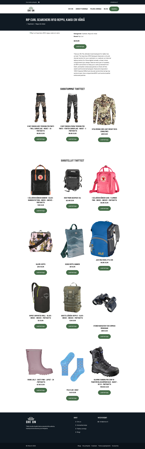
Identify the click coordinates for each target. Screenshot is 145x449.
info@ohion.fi (114, 2)
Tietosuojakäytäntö (104, 446)
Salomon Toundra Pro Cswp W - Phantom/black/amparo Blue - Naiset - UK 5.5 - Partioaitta (104, 382)
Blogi (106, 9)
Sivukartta (115, 446)
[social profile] (39, 2)
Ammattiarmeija (82, 9)
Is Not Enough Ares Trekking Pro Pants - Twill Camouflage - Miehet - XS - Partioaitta (40, 128)
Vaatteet (31, 24)
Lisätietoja (80, 46)
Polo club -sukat (72, 390)
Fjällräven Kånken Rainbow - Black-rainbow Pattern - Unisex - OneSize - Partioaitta (40, 200)
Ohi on (70, 9)
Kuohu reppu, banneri (72, 264)
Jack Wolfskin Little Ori (104, 260)
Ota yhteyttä (86, 446)
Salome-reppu (40, 264)
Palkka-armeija (95, 9)
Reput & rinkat (40, 24)
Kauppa (114, 9)
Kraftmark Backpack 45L (72, 198)
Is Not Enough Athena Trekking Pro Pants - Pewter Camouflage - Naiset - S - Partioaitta (72, 128)
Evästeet (94, 446)
